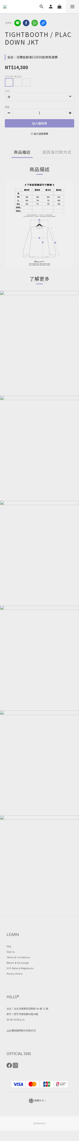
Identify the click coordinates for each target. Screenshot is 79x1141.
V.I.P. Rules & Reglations (20, 968)
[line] (17, 23)
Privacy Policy (15, 973)
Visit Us (11, 951)
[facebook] (26, 23)
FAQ (9, 946)
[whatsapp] (34, 23)
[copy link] (43, 23)
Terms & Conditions (18, 957)
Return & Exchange (18, 962)
